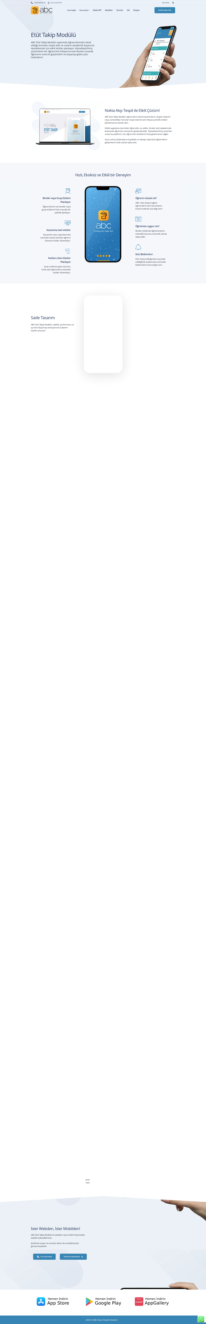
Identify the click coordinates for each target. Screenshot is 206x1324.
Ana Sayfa (71, 10)
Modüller (109, 10)
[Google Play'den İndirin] (104, 1301)
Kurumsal (84, 10)
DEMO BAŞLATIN (164, 10)
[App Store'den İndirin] (55, 1301)
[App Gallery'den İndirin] (153, 1301)
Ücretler (119, 10)
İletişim (136, 10)
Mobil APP (97, 10)
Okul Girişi (165, 3)
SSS (128, 10)
